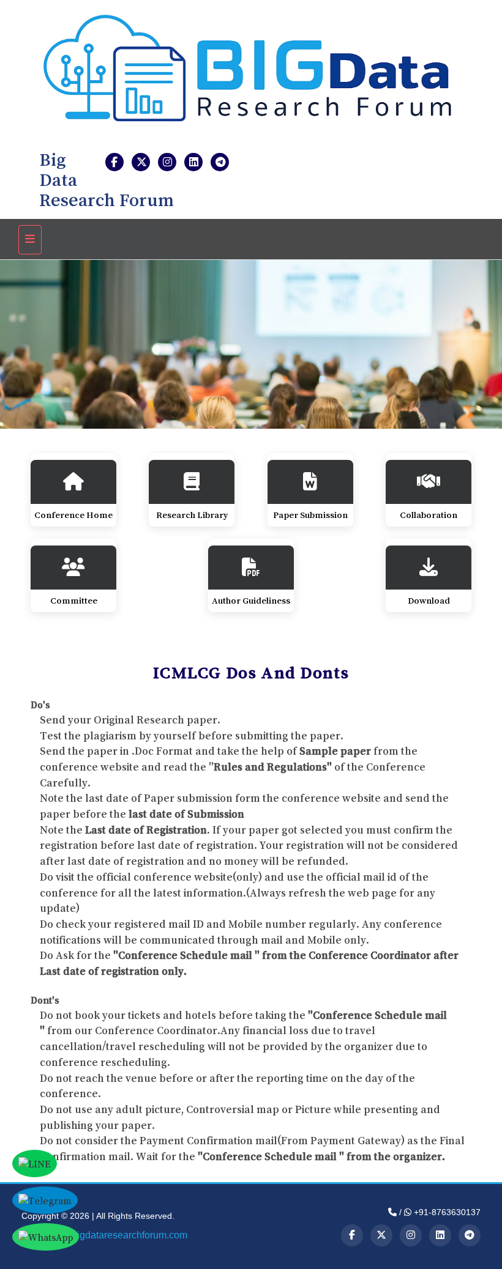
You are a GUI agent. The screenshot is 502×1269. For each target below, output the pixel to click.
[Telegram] (470, 1235)
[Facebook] (352, 1235)
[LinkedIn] (440, 1235)
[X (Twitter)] (381, 1235)
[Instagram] (411, 1235)
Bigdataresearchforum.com (128, 1235)
